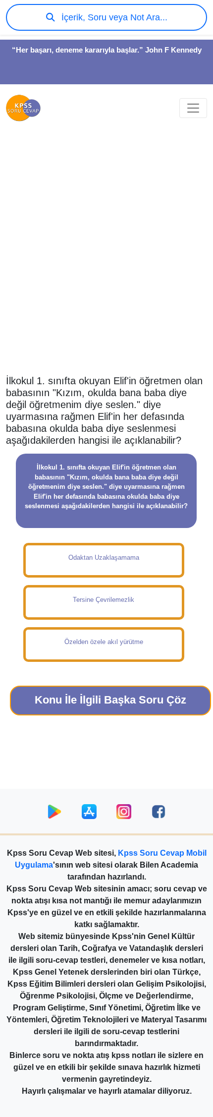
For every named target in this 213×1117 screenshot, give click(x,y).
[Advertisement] (106, 258)
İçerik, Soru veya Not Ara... (113, 17)
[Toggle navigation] (193, 108)
